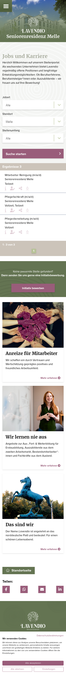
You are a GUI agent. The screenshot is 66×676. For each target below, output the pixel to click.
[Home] (33, 25)
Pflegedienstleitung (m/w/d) (22, 218)
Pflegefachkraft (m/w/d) (19, 197)
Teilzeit (9, 184)
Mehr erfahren (49, 378)
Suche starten (16, 154)
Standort (7, 114)
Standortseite (21, 570)
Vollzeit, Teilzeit (14, 205)
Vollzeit (9, 227)
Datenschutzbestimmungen (50, 635)
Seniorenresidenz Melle (19, 179)
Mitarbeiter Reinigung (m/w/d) (23, 175)
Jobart (6, 97)
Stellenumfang (11, 130)
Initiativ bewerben (33, 288)
